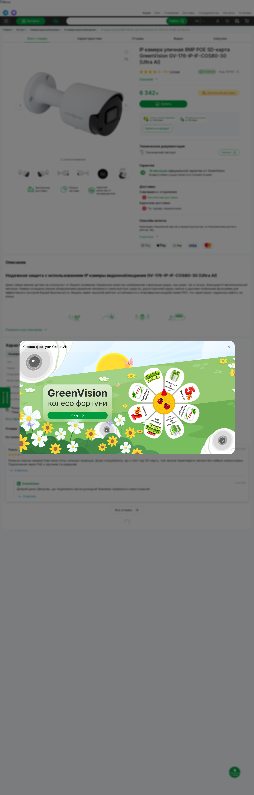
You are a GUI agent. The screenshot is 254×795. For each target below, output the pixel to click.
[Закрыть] (229, 346)
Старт (76, 415)
